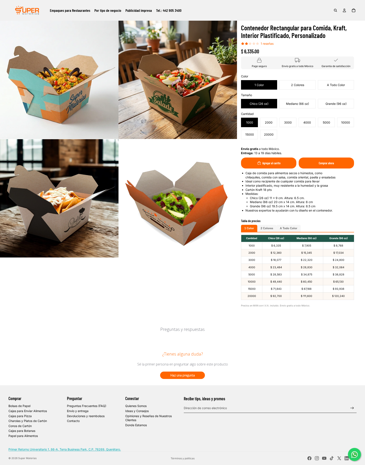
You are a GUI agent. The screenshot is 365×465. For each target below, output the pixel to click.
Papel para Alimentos (23, 436)
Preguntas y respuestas (182, 329)
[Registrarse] (352, 408)
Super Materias (27, 458)
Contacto (73, 421)
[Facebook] (309, 458)
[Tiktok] (331, 458)
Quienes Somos (136, 406)
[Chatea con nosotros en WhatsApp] (354, 454)
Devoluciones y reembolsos (86, 416)
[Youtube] (324, 458)
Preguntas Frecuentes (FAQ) (86, 406)
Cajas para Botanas (21, 431)
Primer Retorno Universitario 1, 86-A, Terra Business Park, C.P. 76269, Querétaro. (64, 449)
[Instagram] (316, 458)
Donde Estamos (136, 425)
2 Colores (267, 228)
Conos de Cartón (20, 426)
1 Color (249, 228)
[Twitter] (339, 458)
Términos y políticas (183, 458)
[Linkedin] (346, 458)
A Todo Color (288, 228)
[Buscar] (335, 10)
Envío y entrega (78, 411)
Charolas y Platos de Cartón (27, 421)
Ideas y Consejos (137, 411)
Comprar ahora (326, 163)
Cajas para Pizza (20, 416)
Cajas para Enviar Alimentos (27, 411)
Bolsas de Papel (19, 406)
